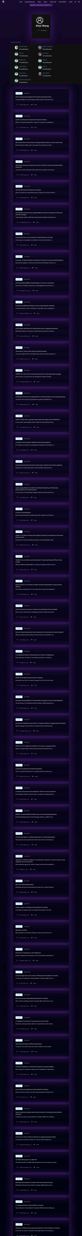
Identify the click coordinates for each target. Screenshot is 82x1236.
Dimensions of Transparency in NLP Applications (28, 953)
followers (44, 30)
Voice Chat (53, 2)
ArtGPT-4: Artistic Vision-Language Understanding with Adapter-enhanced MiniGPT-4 (38, 419)
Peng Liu (45, 59)
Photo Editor (62, 2)
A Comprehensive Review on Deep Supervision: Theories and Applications (35, 655)
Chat (20, 2)
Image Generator (30, 2)
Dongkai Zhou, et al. (25, 290)
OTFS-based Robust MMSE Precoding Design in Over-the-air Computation (35, 283)
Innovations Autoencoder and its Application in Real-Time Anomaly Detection (36, 791)
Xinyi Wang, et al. (24, 104)
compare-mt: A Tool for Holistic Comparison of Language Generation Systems (36, 1137)
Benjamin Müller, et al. (26, 313)
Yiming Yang (22, 73)
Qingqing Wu (22, 59)
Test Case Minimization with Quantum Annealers (28, 190)
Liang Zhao (45, 53)
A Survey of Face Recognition (23, 512)
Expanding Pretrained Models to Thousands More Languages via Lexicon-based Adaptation (39, 700)
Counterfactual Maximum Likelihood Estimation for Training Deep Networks (35, 837)
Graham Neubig (23, 46)
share (35, 104)
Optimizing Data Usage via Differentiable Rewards (29, 1044)
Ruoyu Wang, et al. (25, 268)
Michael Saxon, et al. (26, 731)
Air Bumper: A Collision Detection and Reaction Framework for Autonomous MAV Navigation (39, 260)
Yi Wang (21, 53)
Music (45, 2)
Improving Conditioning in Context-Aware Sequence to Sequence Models (35, 1066)
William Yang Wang (47, 46)
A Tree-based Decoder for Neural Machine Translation (29, 1205)
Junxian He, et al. (24, 1029)
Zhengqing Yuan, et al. (26, 427)
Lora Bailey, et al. (24, 450)
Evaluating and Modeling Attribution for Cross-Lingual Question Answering (35, 305)
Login (70, 2)
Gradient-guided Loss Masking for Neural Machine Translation (32, 907)
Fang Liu (45, 66)
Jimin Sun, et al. (24, 617)
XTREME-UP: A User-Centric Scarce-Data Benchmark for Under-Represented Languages (38, 374)
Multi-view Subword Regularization (25, 884)
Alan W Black (46, 73)
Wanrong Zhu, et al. (25, 404)
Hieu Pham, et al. (24, 937)
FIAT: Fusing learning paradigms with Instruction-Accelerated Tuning (33, 97)
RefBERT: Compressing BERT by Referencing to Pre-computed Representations (36, 814)
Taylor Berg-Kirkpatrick (25, 79)
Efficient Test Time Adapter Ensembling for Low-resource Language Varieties (36, 746)
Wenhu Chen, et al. (25, 359)
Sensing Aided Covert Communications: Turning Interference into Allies (34, 237)
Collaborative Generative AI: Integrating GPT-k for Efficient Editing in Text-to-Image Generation (40, 397)
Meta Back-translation (21, 930)
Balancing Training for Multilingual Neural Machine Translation (32, 998)
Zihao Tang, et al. (24, 569)
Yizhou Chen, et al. (25, 472)
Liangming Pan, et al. (25, 222)
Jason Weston (22, 66)
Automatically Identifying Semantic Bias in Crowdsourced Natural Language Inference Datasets (41, 723)
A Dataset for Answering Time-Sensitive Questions (29, 769)
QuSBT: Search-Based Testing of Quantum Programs (29, 677)
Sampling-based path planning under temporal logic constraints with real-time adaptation (39, 465)
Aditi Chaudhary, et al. (26, 1167)
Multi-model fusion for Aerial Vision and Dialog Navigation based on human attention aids (39, 142)
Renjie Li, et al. (24, 662)
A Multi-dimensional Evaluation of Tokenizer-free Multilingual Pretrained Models (36, 609)
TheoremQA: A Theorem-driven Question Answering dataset (31, 351)
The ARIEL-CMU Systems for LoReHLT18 (26, 1159)
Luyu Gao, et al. (24, 983)
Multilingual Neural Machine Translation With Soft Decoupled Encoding (34, 1182)
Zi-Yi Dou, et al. (24, 1097)
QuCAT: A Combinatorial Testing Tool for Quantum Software (31, 119)
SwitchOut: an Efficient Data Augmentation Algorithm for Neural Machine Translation (38, 1228)
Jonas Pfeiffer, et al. (25, 336)
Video (39, 2)
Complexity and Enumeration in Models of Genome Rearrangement (33, 442)
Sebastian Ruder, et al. (26, 381)
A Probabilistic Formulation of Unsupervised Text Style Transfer (32, 1021)
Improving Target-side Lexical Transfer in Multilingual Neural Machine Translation (37, 975)
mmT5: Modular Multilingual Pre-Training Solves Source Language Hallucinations (37, 328)
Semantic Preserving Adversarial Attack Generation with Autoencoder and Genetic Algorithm (40, 632)
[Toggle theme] (75, 2)
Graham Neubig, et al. (25, 1144)
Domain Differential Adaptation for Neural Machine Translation (32, 1089)
